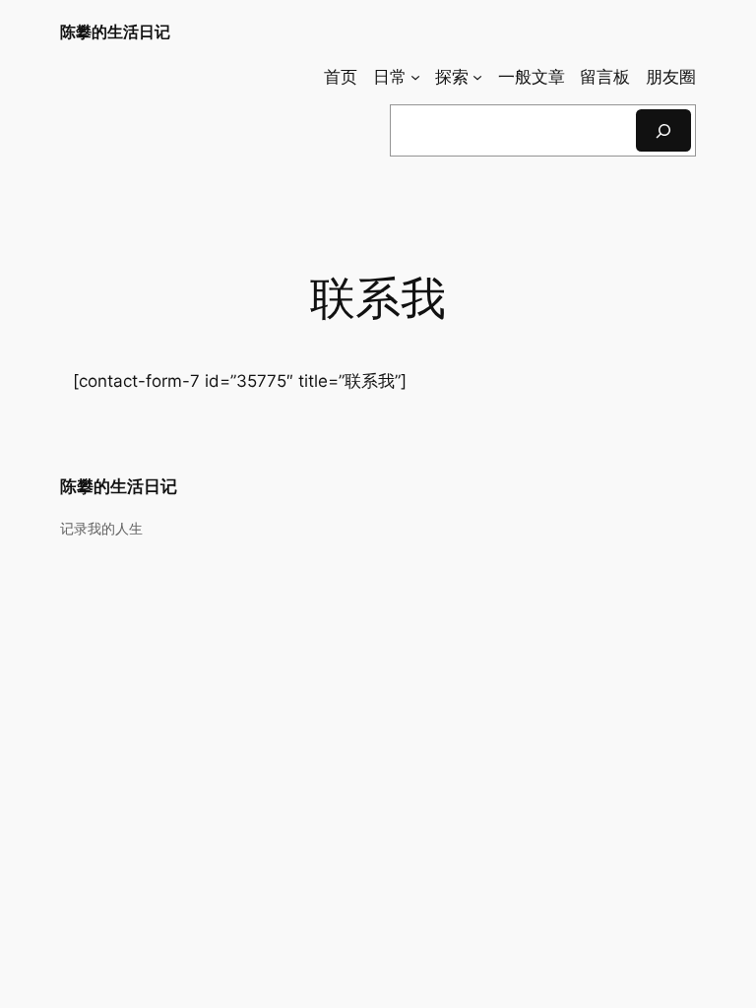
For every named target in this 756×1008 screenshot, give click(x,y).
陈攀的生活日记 (115, 31)
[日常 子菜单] (415, 77)
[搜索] (663, 130)
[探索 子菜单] (477, 77)
